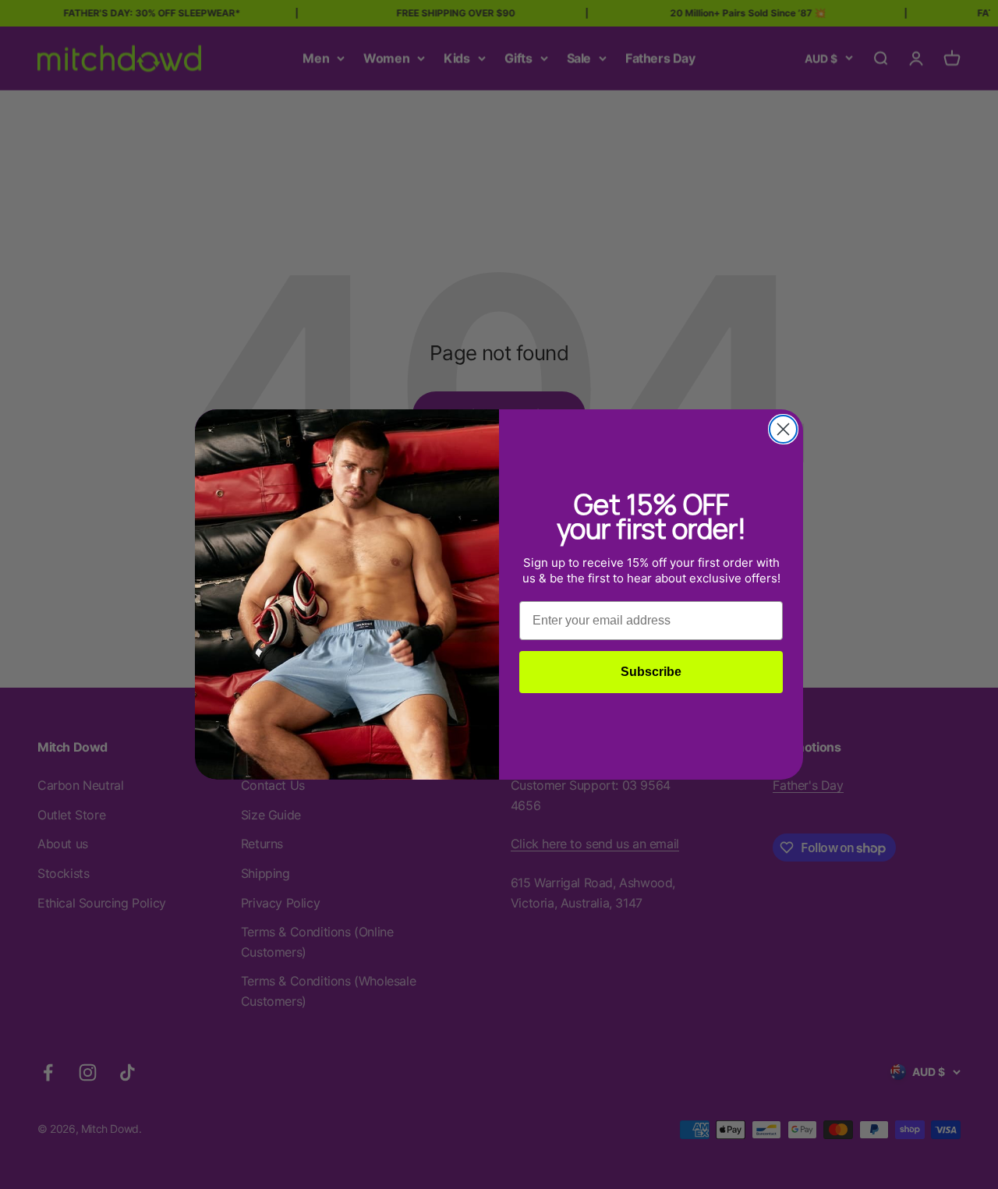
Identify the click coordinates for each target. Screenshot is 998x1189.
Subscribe (651, 671)
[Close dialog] (783, 429)
